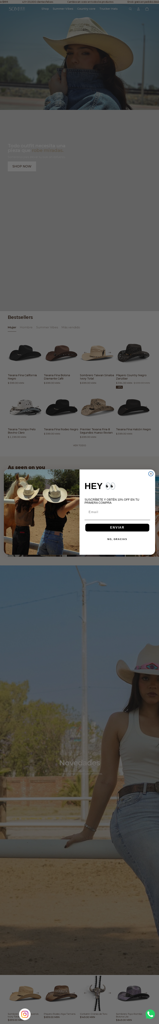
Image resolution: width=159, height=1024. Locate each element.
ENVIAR (117, 527)
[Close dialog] (151, 473)
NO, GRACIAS (117, 539)
